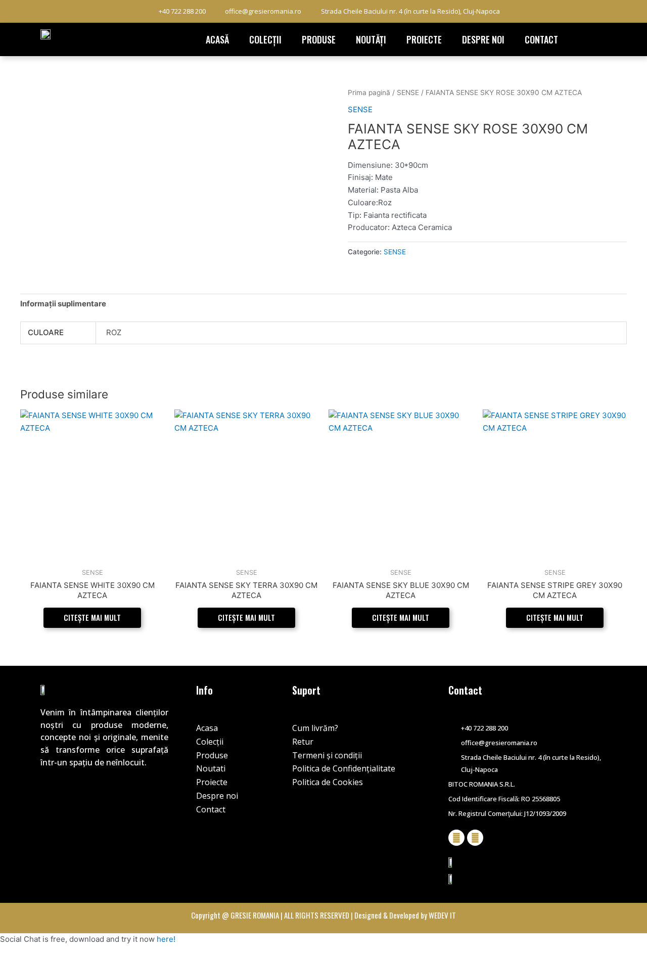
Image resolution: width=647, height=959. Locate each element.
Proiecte (424, 39)
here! (166, 939)
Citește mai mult (92, 617)
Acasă (217, 39)
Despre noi (483, 39)
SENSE (408, 92)
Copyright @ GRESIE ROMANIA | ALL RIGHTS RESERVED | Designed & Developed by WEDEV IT (323, 915)
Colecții (265, 39)
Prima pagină (369, 92)
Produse (319, 39)
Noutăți (371, 39)
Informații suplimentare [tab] (63, 303)
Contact (541, 39)
